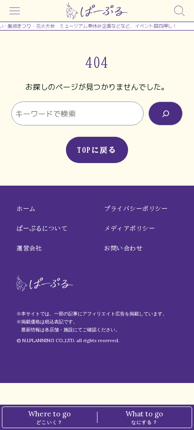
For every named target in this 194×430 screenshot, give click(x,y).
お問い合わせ (123, 248)
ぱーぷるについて (41, 229)
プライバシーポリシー (136, 209)
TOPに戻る (97, 150)
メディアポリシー (129, 229)
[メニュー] (14, 11)
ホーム (26, 209)
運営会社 (29, 248)
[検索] (179, 11)
